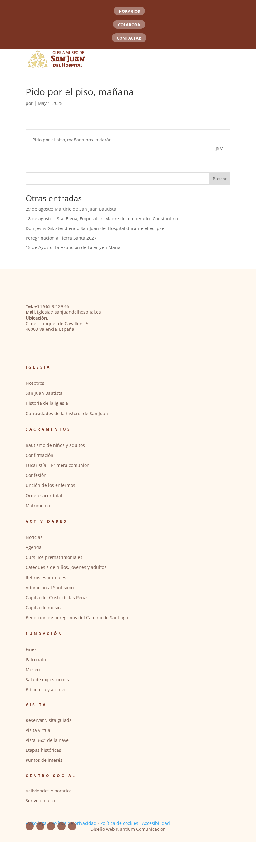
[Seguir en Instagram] (61, 826)
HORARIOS (129, 11)
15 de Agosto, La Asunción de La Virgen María (73, 247)
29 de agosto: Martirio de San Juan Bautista (71, 209)
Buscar (220, 179)
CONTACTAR (129, 38)
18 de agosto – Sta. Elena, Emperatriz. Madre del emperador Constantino (102, 219)
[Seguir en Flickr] (51, 826)
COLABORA (129, 24)
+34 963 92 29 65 (51, 306)
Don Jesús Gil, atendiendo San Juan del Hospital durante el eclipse (95, 228)
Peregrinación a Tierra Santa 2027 (61, 238)
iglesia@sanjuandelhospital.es (69, 312)
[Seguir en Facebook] (30, 826)
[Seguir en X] (72, 826)
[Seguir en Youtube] (40, 826)
